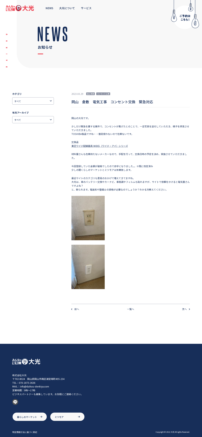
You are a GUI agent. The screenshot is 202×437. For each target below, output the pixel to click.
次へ (184, 309)
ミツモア (59, 417)
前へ (76, 309)
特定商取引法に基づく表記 (24, 432)
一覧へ (130, 309)
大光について (67, 8)
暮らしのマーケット (27, 417)
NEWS (49, 8)
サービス (86, 8)
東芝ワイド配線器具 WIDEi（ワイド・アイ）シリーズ (99, 146)
